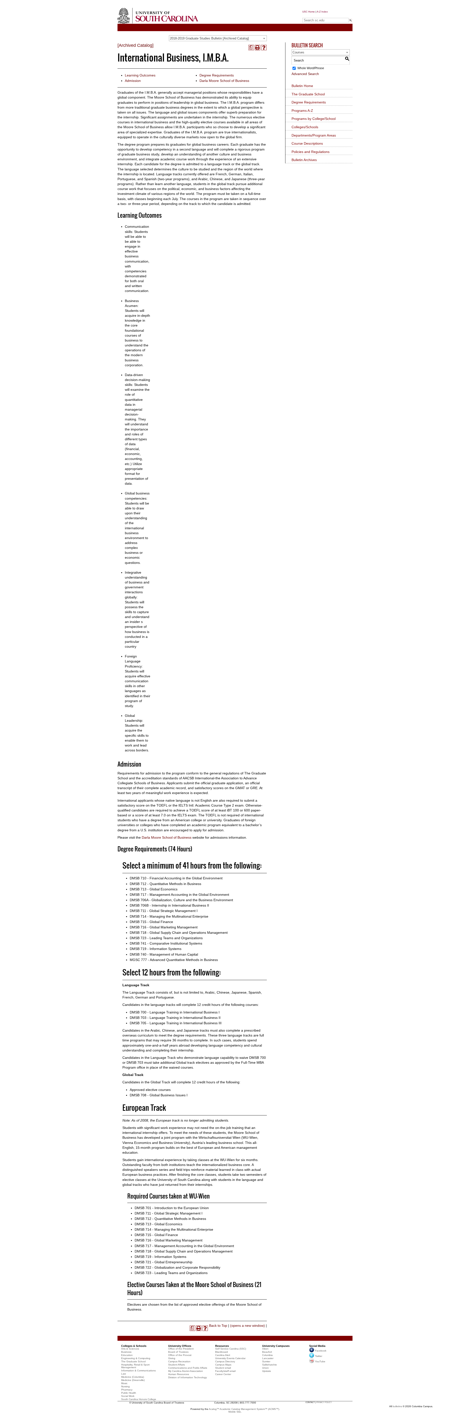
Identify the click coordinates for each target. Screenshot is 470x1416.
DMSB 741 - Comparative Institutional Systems (166, 943)
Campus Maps (223, 1364)
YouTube (320, 1361)
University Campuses (276, 1345)
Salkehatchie (269, 1364)
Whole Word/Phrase (310, 68)
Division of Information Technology (187, 1377)
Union (265, 1367)
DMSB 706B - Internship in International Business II (169, 905)
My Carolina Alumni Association (185, 1371)
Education (127, 1355)
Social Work (127, 1396)
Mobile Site (234, 1411)
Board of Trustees (178, 1352)
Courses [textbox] (298, 52)
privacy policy (324, 1402)
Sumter (266, 1361)
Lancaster (267, 1358)
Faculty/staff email (225, 1371)
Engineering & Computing (135, 1358)
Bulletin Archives (304, 160)
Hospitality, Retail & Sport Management (135, 1366)
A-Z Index (322, 11)
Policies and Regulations (310, 152)
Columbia (267, 1355)
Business (126, 1352)
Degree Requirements (217, 75)
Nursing (125, 1386)
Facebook (320, 1350)
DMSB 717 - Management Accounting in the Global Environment (179, 895)
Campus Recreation (179, 1361)
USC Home (308, 11)
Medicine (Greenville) (133, 1380)
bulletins (397, 1406)
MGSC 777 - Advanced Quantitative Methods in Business (174, 960)
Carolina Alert (222, 1355)
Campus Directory (225, 1361)
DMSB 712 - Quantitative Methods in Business (165, 884)
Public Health (128, 1392)
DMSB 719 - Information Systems (155, 949)
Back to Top (218, 1326)
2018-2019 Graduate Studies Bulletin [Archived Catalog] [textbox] (209, 38)
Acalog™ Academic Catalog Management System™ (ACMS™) (244, 1409)
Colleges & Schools (133, 1345)
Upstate (266, 1371)
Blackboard (221, 1352)
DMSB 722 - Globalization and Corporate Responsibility (177, 1267)
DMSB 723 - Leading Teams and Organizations (166, 938)
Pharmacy (126, 1389)
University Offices (179, 1345)
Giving (171, 1358)
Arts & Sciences (130, 1348)
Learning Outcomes (140, 75)
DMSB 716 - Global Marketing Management (164, 927)
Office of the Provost (179, 1355)
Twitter (318, 1356)
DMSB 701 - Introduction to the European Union (172, 1208)
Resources (222, 1345)
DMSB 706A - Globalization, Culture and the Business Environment (181, 900)
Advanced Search (305, 74)
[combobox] (218, 38)
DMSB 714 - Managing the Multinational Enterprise (169, 916)
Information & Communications (138, 1370)
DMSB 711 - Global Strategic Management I (164, 911)
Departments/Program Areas (314, 135)
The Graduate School (308, 94)
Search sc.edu (314, 15)
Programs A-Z (302, 111)
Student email (223, 1367)
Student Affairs (176, 1364)
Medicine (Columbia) (132, 1377)
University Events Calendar (230, 1358)
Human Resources (178, 1374)
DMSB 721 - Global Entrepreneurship (163, 1262)
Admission (133, 81)
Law (123, 1373)
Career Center (223, 1374)
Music (124, 1383)
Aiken (265, 1348)
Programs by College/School (314, 119)
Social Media (317, 1345)
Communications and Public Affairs (187, 1367)
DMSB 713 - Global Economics (153, 889)
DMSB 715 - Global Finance (151, 922)
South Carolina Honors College (138, 1399)
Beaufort (267, 1352)
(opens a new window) (247, 1326)
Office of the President (181, 1348)
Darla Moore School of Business (224, 81)
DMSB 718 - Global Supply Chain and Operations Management (179, 933)
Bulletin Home (302, 86)
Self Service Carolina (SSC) (230, 1348)
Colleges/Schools (305, 127)
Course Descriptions (307, 143)
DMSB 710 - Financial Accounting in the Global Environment (176, 878)
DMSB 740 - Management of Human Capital (164, 954)
